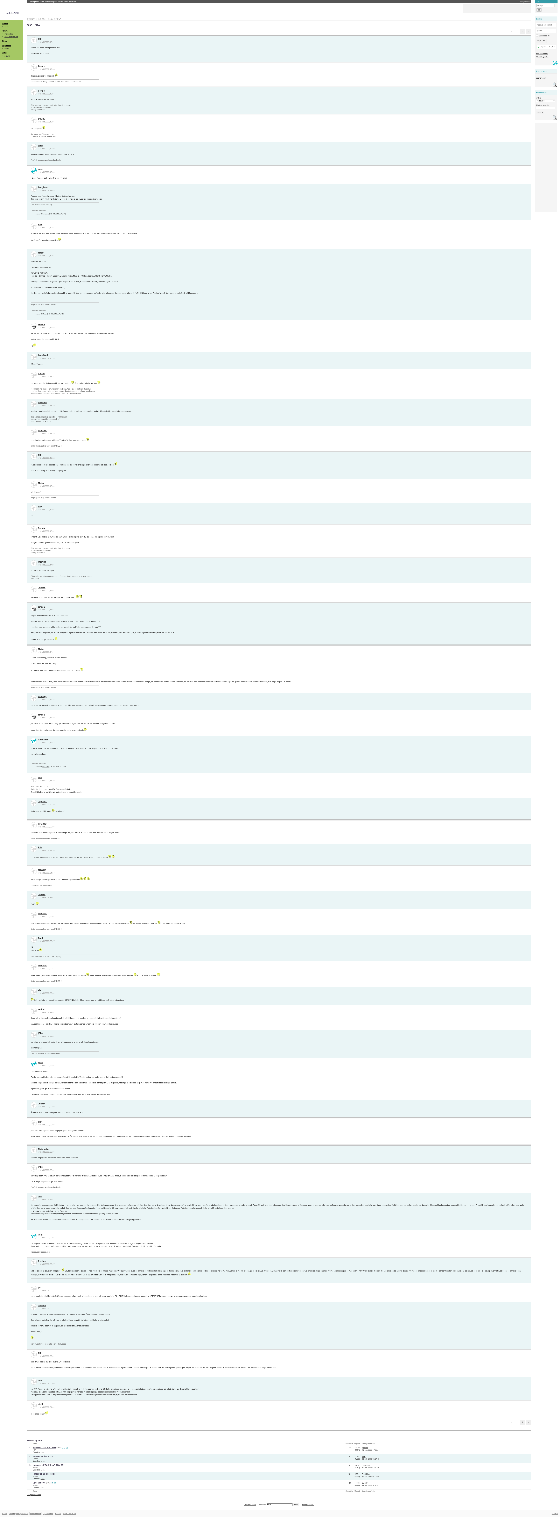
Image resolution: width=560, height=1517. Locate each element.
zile (39, 990)
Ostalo (4, 52)
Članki (4, 41)
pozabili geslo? (542, 56)
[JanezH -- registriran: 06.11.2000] (34, 589)
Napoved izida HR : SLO (44, 1447)
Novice (5, 23)
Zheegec (42, 402)
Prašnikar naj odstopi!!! (44, 1473)
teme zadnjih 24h (11, 36)
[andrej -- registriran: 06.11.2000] (34, 1011)
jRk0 (40, 145)
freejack (42, 1261)
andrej (41, 1009)
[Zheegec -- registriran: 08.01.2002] (34, 404)
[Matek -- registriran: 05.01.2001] (34, 254)
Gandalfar (43, 739)
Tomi (40, 1234)
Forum (5, 30)
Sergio (41, 90)
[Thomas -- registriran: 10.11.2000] (34, 1307)
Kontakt (58, 1513)
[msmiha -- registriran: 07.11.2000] (34, 563)
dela (40, 777)
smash (41, 324)
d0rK (40, 1404)
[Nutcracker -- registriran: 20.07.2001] (34, 1150)
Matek (41, 252)
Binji (40, 938)
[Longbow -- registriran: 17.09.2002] (34, 189)
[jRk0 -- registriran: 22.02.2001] (34, 147)
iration (41, 373)
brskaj (7, 48)
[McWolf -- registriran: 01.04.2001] (34, 871)
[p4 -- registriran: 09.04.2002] (34, 1289)
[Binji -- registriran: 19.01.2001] (34, 939)
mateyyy (42, 696)
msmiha (42, 561)
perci (40, 169)
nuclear (35, 1467)
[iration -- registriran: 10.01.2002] (34, 375)
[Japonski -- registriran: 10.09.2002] (34, 803)
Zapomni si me (544, 35)
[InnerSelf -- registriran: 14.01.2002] (34, 432)
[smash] (34, 326)
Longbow (43, 187)
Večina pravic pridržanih (18, 1513)
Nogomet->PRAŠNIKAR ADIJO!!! (48, 1465)
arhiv (6, 26)
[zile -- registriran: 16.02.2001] (34, 992)
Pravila (4, 1513)
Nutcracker (43, 1149)
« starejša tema (250, 1504)
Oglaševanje (48, 1513)
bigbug (35, 1485)
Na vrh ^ (555, 1513)
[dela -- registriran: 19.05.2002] (34, 779)
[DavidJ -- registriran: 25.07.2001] (34, 120)
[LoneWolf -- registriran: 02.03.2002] (34, 357)
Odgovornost (35, 1513)
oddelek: (263, 1504)
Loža (42, 1452)
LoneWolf (43, 355)
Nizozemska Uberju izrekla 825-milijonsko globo (57, 1)
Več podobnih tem (34, 1494)
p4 (39, 1287)
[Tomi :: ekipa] (34, 1236)
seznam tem (541, 78)
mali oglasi (9, 34)
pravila (7, 56)
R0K (40, 39)
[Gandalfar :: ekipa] (34, 741)
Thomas (42, 1305)
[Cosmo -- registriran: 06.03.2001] (34, 67)
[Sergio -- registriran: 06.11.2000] (34, 92)
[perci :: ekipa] (34, 171)
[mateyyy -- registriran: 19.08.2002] (34, 698)
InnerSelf (42, 430)
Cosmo (41, 66)
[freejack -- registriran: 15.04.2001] (34, 1262)
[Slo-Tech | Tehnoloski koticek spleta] (15, 11)
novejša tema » (308, 1504)
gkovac (365, 1447)
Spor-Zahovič (39, 1482)
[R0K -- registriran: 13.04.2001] (34, 40)
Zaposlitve (6, 45)
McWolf (42, 869)
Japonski (42, 801)
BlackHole (366, 1474)
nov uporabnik (542, 53)
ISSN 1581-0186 (69, 1513)
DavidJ (41, 118)
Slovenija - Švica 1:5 (43, 1456)
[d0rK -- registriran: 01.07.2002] (34, 1405)
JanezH (42, 587)
